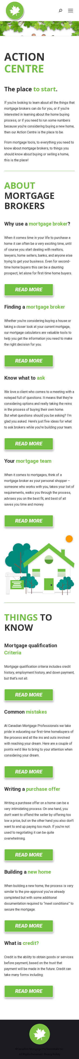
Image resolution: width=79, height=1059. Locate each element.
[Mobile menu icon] (70, 10)
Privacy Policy (52, 1054)
